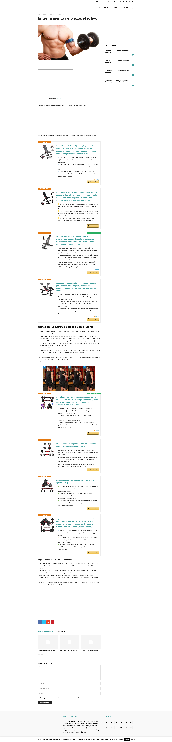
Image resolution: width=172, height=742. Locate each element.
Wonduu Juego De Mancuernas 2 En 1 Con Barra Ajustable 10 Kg (75, 481)
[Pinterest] (117, 1)
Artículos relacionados (46, 631)
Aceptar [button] (127, 739)
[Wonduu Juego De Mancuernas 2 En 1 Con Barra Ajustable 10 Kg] (47, 485)
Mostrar (59, 98)
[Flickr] (106, 1)
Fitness (106, 8)
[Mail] (114, 1)
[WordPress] (129, 1)
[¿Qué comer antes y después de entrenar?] (48, 642)
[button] (132, 8)
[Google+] (109, 1)
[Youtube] (132, 1)
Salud (126, 8)
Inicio (99, 8)
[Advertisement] (69, 65)
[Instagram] (111, 1)
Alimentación (116, 8)
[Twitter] (123, 1)
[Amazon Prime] (96, 179)
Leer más (133, 739)
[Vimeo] (126, 1)
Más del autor (62, 631)
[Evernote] (100, 1)
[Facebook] (103, 1)
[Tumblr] (120, 1)
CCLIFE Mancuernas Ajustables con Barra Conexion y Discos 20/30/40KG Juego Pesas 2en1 (76, 445)
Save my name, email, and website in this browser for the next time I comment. (62, 698)
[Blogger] (97, 1)
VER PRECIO (93, 182)
